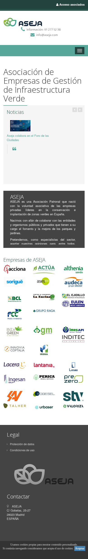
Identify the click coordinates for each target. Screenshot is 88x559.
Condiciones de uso (22, 450)
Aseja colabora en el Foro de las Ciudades (28, 137)
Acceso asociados (71, 4)
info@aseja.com (47, 35)
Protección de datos (22, 444)
